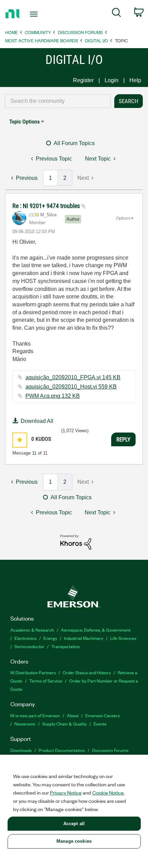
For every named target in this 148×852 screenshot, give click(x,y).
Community (38, 32)
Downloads (21, 750)
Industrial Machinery (83, 638)
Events (100, 723)
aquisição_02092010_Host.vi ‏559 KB (71, 387)
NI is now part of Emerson (35, 715)
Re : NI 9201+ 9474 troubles (46, 205)
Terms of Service (45, 680)
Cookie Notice (108, 792)
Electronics (25, 638)
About (72, 715)
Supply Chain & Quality (64, 723)
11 (34, 453)
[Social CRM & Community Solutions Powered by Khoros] (75, 542)
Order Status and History (87, 672)
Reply (123, 439)
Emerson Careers (102, 715)
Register (83, 80)
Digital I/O (96, 40)
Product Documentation (62, 750)
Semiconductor (29, 646)
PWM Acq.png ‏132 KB (52, 396)
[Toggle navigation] (35, 14)
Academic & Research (32, 629)
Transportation (65, 646)
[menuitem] (116, 14)
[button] (20, 440)
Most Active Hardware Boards (41, 40)
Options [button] (123, 218)
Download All (37, 421)
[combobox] (58, 101)
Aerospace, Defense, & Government (95, 629)
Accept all (74, 823)
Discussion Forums (80, 32)
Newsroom (24, 723)
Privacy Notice (66, 792)
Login (111, 80)
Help (135, 80)
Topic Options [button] (24, 121)
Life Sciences (123, 638)
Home (11, 32)
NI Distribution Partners (33, 672)
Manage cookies (74, 841)
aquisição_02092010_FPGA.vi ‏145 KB (72, 377)
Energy (50, 638)
